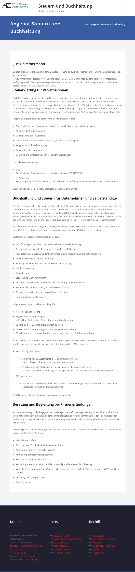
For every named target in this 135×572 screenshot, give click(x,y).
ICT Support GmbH (63, 552)
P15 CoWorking (61, 542)
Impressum (98, 535)
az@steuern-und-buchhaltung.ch (26, 545)
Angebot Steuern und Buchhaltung (108, 24)
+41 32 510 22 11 (18, 549)
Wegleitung (98, 552)
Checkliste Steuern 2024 (104, 545)
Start (85, 24)
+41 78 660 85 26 (18, 552)
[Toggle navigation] (126, 7)
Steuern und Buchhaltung (65, 6)
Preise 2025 (98, 549)
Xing (67, 535)
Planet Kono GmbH (63, 549)
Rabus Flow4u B (61, 545)
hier (41, 188)
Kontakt (97, 542)
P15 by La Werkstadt (26, 556)
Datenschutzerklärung (104, 538)
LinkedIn (58, 535)
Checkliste (115, 111)
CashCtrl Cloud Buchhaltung (67, 538)
